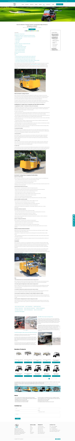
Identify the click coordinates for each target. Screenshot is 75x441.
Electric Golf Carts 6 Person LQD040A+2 (28, 374)
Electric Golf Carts (40, 428)
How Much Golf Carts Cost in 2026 (43, 400)
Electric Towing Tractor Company (19, 306)
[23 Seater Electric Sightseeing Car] (28, 353)
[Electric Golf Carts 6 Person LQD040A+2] (28, 368)
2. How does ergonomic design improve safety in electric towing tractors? (25, 57)
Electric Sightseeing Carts (41, 432)
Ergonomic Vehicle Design (18, 45)
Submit (18, 418)
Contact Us (31, 433)
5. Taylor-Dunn (17, 42)
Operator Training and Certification (20, 50)
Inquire (19, 362)
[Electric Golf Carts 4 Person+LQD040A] (37, 368)
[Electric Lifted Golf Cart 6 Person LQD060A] (19, 368)
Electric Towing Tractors (41, 433)
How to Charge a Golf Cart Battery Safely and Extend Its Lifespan (25, 397)
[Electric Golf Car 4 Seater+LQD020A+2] (47, 368)
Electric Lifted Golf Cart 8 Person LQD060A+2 (56, 360)
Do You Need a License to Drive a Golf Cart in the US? (46, 401)
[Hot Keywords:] (66, 1)
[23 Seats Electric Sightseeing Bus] (47, 353)
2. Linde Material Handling (18, 38)
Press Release (32, 432)
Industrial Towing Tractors (37, 306)
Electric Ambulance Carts (41, 427)
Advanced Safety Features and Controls (20, 46)
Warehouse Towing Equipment (40, 308)
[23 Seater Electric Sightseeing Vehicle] (37, 353)
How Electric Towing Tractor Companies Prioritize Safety (22, 43)
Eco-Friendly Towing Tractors (19, 309)
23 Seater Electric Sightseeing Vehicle (37, 360)
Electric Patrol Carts (40, 431)
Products (31, 427)
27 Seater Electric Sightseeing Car (19, 360)
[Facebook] (55, 439)
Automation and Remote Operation (20, 49)
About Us (31, 428)
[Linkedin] (57, 439)
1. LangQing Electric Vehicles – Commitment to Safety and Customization (25, 36)
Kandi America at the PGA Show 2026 (43, 399)
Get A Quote (60, 4)
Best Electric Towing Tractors (19, 308)
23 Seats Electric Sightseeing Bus (47, 360)
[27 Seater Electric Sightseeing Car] (19, 353)
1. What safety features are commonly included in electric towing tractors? (25, 56)
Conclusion (16, 53)
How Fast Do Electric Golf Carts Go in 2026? (21, 401)
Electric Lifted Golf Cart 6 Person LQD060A (18, 374)
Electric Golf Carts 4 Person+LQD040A (37, 374)
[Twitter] (58, 439)
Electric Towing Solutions (29, 306)
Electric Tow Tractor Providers (38, 309)
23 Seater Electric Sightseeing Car (28, 360)
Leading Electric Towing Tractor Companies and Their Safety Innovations (25, 35)
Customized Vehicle (40, 426)
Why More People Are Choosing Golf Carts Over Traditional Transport (48, 397)
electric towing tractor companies (35, 64)
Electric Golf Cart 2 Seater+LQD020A (56, 374)
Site (40, 27)
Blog (30, 431)
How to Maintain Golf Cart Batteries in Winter (22, 400)
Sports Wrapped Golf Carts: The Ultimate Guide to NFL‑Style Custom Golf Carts (49, 398)
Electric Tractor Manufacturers (28, 309)
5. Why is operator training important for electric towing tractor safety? (25, 61)
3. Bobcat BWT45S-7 (18, 39)
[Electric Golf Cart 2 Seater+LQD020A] (56, 368)
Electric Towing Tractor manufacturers (29, 308)
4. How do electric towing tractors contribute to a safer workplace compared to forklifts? (27, 60)
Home (31, 426)
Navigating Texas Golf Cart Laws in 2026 (21, 399)
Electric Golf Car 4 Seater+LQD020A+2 (46, 374)
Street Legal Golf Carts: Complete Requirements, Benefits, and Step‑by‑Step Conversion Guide (26, 398)
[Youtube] (59, 439)
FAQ (15, 54)
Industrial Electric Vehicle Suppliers (19, 311)
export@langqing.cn (13, 1)
